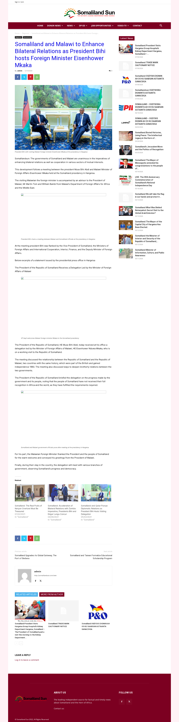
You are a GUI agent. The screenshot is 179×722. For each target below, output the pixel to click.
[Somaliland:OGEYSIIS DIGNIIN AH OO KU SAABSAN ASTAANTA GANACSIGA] (97, 610)
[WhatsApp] (37, 77)
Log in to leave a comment (27, 660)
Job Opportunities (101, 25)
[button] (160, 26)
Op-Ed (82, 25)
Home (40, 25)
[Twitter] (24, 77)
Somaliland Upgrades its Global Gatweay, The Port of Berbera (35, 557)
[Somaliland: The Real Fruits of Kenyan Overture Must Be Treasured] (30, 493)
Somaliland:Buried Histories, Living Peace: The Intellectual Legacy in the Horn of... (148, 135)
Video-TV (122, 25)
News (70, 25)
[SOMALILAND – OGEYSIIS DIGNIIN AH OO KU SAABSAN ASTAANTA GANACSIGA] (126, 122)
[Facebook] (17, 77)
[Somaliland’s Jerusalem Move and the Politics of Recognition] (126, 150)
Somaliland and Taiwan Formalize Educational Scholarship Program (91, 557)
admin (19, 71)
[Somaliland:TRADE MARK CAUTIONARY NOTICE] (63, 610)
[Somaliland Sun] (89, 13)
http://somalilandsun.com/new (45, 575)
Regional (25, 33)
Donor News (54, 25)
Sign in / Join (19, 2)
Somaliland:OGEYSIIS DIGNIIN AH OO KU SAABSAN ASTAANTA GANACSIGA (96, 626)
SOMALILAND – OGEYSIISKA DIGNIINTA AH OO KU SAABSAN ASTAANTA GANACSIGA (149, 107)
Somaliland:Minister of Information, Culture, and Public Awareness (149, 253)
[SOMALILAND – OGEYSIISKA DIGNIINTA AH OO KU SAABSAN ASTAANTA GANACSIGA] (126, 108)
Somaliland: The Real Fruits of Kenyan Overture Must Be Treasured (28, 508)
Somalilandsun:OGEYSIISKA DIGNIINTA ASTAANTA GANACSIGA (148, 93)
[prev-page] (16, 643)
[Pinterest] (30, 77)
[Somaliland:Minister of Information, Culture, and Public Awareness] (126, 253)
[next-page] (21, 643)
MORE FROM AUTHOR (52, 594)
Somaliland (27, 37)
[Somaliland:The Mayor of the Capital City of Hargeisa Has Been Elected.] (126, 225)
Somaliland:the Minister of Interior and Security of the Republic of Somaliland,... (147, 238)
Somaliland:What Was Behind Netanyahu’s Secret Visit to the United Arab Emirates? (149, 210)
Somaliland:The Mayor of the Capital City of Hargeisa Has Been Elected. (148, 224)
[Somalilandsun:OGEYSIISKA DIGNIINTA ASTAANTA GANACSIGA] (126, 93)
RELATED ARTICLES (26, 594)
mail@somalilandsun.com (77, 708)
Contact (137, 25)
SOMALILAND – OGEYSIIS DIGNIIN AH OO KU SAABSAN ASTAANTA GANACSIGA (148, 121)
